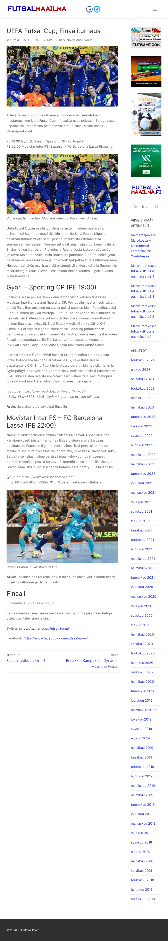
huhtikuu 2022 (142, 445)
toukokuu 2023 (143, 388)
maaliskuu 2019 (143, 786)
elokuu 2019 (140, 738)
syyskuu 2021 (141, 511)
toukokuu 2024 (143, 360)
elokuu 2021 (140, 521)
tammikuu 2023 (143, 417)
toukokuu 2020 (143, 653)
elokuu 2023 (140, 369)
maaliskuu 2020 (143, 672)
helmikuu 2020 (142, 681)
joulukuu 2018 (141, 814)
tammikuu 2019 (143, 804)
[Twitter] (97, 9)
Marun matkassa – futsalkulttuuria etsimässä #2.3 (145, 291)
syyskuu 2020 (142, 615)
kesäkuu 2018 (141, 871)
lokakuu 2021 (141, 502)
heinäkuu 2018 (142, 861)
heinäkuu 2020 (142, 634)
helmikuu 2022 (142, 464)
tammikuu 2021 (143, 577)
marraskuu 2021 (143, 492)
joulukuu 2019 (141, 700)
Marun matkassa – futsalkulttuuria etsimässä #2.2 (145, 311)
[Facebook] (89, 9)
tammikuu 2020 (143, 691)
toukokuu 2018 (142, 880)
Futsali (14, 40)
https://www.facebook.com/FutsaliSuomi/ (56, 638)
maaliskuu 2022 (143, 455)
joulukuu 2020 (142, 587)
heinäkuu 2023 (142, 379)
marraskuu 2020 (143, 596)
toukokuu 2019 (142, 767)
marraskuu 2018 (143, 823)
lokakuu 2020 (141, 606)
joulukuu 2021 (141, 483)
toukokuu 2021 (142, 540)
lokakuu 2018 (141, 833)
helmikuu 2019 (142, 795)
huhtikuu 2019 (142, 776)
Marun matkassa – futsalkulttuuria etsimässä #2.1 (145, 331)
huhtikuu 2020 (142, 663)
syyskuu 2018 (141, 842)
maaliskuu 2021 (143, 559)
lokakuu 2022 (141, 426)
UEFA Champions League (75, 40)
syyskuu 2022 (142, 436)
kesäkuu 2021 (141, 530)
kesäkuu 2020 (142, 644)
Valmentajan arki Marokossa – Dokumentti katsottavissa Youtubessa (144, 245)
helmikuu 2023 (142, 407)
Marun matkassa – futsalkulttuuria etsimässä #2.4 (145, 271)
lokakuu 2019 (141, 719)
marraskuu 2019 (143, 710)
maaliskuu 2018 (143, 899)
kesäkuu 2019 (141, 757)
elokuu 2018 (140, 852)
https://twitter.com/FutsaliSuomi (44, 628)
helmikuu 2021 (142, 568)
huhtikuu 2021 (142, 549)
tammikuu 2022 (143, 474)
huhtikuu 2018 (142, 889)
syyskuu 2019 (141, 729)
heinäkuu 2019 (142, 748)
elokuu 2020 (140, 625)
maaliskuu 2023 (143, 398)
